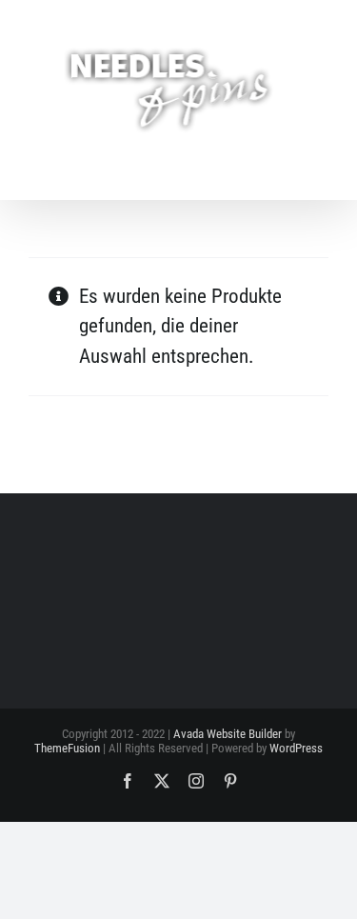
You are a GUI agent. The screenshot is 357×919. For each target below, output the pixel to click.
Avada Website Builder (227, 734)
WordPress (296, 748)
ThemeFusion (67, 748)
